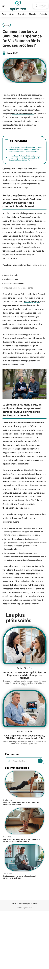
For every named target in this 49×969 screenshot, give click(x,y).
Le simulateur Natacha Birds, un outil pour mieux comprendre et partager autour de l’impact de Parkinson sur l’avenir (24, 158)
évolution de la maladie (23, 113)
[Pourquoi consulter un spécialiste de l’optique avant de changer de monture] (24, 645)
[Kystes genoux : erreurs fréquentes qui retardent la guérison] (24, 858)
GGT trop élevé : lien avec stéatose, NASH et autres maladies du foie (24, 737)
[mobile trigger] (5, 5)
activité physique (31, 301)
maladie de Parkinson (19, 217)
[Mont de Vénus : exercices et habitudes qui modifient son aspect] (24, 784)
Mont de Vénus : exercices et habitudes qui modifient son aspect (21, 803)
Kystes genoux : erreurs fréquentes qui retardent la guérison (19, 877)
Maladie (28, 731)
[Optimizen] (18, 5)
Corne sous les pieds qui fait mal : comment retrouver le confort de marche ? (21, 840)
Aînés (6, 25)
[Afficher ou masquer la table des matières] (36, 141)
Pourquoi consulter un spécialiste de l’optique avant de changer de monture (24, 675)
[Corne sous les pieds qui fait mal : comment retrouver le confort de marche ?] (24, 821)
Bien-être (28, 668)
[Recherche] (37, 6)
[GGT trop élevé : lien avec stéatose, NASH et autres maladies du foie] (24, 708)
